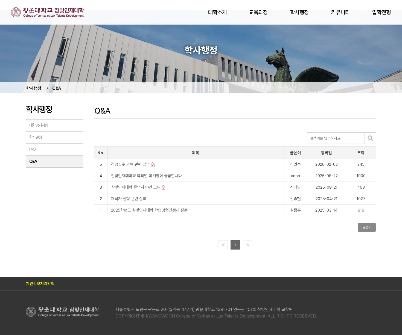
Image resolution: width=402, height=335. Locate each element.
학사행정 (299, 12)
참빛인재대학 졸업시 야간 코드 (136, 187)
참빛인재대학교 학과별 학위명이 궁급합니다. (147, 176)
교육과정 (258, 12)
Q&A (56, 88)
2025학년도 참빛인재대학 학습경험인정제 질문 (149, 210)
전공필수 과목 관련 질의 (131, 164)
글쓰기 (366, 227)
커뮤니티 (340, 12)
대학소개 (217, 12)
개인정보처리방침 (40, 283)
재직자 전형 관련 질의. (129, 199)
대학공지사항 (38, 125)
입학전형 (381, 12)
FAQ (32, 149)
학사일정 (35, 137)
